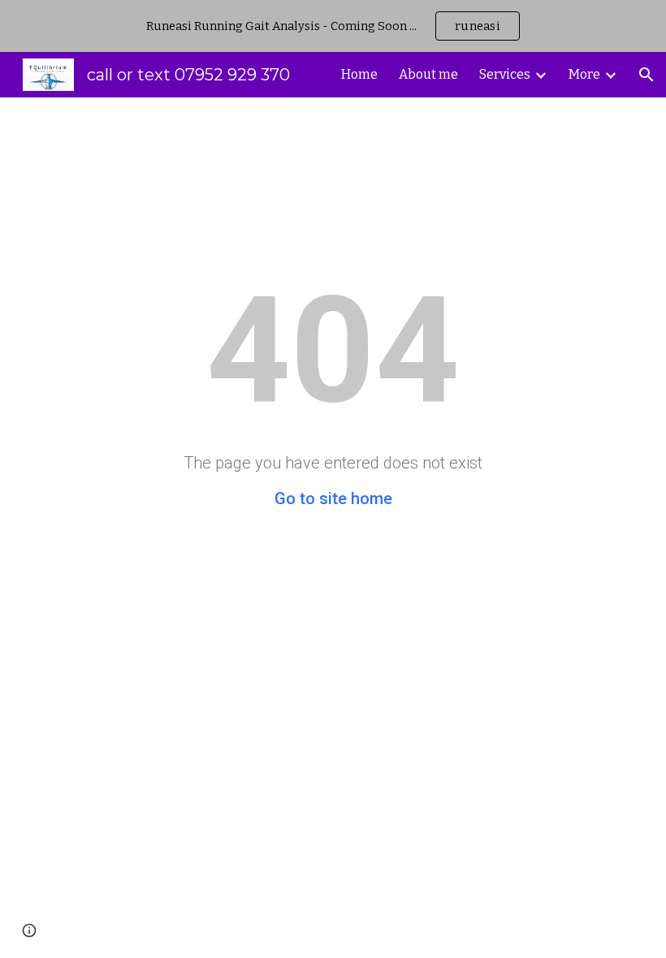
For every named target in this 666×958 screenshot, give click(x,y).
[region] (333, 26)
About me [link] (428, 74)
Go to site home (333, 498)
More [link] (584, 74)
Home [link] (359, 74)
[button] (646, 74)
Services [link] (504, 74)
